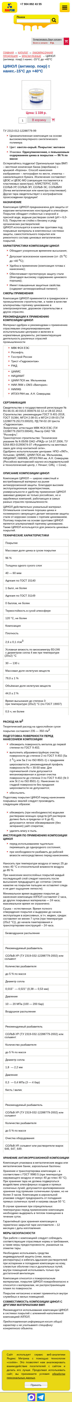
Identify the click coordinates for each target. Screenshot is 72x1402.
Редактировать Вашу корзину (47, 39)
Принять (36, 1385)
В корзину (39, 120)
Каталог (23, 52)
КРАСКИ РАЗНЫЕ (31, 56)
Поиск (21, 17)
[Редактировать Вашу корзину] (66, 41)
